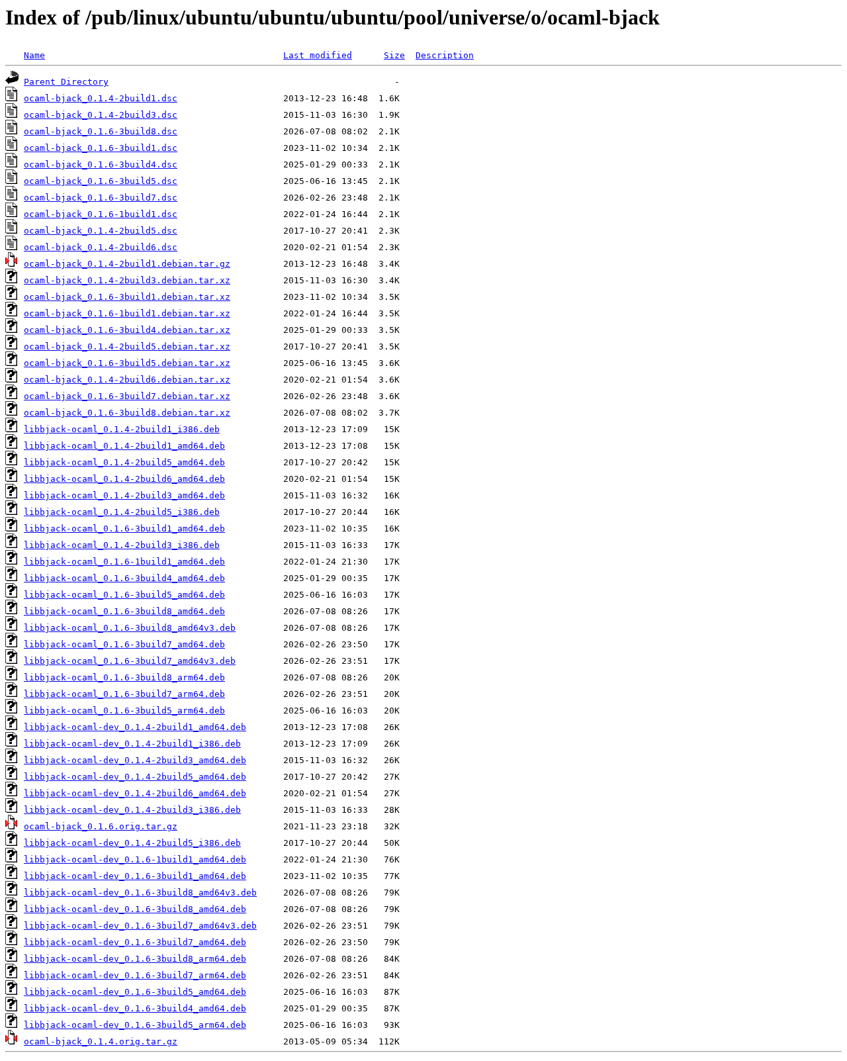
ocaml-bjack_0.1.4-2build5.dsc (100, 231)
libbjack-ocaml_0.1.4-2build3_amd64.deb (124, 495)
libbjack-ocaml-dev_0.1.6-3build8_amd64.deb (135, 909)
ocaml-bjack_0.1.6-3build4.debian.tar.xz (127, 330)
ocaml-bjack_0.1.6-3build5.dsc (100, 181)
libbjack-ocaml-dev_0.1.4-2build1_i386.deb (132, 744)
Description (445, 55)
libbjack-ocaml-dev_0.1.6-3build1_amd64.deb (135, 876)
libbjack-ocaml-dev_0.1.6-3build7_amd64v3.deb (140, 926)
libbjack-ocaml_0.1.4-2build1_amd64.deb (124, 446)
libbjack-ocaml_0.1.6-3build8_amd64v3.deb (130, 628)
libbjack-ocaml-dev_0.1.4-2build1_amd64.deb (135, 727)
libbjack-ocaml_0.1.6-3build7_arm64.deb (124, 694)
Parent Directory (66, 82)
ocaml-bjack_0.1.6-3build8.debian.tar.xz (127, 413)
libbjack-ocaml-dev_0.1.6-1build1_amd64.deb (135, 859)
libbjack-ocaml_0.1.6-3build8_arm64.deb (124, 677)
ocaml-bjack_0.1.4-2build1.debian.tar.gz (127, 264)
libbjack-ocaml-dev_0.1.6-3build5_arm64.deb (135, 1025)
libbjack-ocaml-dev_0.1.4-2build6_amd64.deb (135, 793)
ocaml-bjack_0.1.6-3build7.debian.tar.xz (127, 396)
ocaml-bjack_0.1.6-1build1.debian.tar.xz (127, 313)
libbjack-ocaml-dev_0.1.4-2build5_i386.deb (132, 843)
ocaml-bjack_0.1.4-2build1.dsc (100, 98)
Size (394, 55)
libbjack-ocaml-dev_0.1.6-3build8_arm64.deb (135, 959)
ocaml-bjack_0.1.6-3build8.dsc (100, 131)
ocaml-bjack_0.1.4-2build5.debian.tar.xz (127, 346)
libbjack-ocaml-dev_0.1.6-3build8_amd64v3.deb (140, 893)
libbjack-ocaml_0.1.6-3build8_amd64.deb (124, 611)
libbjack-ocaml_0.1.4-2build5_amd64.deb (124, 462)
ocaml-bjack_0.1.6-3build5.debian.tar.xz (127, 363)
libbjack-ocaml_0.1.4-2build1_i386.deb (122, 429)
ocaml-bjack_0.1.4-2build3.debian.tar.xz (127, 280)
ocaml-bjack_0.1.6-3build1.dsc (100, 148)
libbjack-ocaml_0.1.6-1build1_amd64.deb (124, 562)
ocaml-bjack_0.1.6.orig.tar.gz (100, 826)
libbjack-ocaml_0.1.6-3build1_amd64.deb (124, 528)
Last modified (317, 55)
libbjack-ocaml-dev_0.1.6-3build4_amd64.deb (135, 1008)
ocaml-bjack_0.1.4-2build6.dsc (100, 247)
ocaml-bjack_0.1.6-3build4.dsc (100, 164)
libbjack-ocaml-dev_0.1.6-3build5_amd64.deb (135, 992)
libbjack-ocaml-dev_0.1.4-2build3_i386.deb (132, 810)
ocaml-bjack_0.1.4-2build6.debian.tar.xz (127, 380)
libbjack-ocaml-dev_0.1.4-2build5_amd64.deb (135, 777)
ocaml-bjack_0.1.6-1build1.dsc (100, 214)
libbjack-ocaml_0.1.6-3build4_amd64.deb (124, 578)
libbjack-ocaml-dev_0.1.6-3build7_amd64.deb (135, 942)
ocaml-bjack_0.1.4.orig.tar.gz (100, 1041)
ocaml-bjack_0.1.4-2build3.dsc (100, 115)
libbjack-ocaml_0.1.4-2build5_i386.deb (122, 512)
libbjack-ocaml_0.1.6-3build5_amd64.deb (124, 595)
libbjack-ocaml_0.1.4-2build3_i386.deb (122, 545)
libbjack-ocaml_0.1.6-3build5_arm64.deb (124, 710)
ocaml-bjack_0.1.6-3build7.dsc (100, 198)
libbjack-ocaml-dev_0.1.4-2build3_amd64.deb (135, 760)
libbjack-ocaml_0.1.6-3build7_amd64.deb (124, 644)
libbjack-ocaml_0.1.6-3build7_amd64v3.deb (130, 661)
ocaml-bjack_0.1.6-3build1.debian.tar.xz (127, 297)
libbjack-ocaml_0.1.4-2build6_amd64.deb (124, 479)
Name (34, 55)
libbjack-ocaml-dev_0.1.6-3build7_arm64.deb (135, 975)
